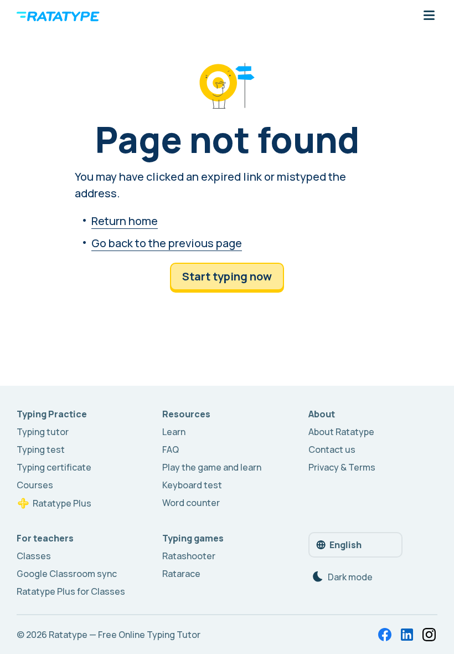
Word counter (191, 503)
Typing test (41, 449)
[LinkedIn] (407, 634)
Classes (34, 556)
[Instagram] (429, 634)
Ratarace (181, 574)
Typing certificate (54, 467)
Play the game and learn (211, 467)
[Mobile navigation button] (429, 16)
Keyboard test (192, 485)
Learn (173, 432)
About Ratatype (341, 432)
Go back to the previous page (166, 243)
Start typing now (227, 276)
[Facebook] (384, 634)
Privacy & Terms (341, 467)
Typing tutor (43, 432)
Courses (35, 485)
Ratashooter (188, 556)
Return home (124, 220)
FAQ (170, 449)
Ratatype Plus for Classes (71, 591)
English (345, 545)
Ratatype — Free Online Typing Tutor (124, 635)
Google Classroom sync (67, 574)
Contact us (331, 449)
